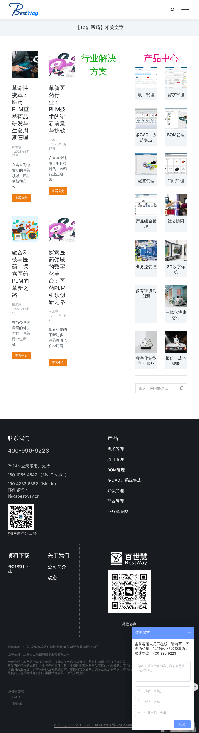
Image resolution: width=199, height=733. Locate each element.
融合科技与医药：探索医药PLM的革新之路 (20, 273)
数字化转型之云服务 (146, 361)
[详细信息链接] (25, 64)
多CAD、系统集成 (146, 137)
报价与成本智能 (176, 361)
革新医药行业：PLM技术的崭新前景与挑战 (57, 109)
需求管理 (176, 94)
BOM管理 (176, 134)
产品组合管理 (146, 223)
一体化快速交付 (176, 315)
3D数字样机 (176, 269)
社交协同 (176, 220)
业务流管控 (146, 266)
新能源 (17, 704)
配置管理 (146, 180)
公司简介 (57, 566)
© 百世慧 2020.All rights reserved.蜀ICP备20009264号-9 (99, 725)
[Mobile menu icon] (185, 9)
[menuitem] (149, 449)
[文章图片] (146, 78)
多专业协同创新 (146, 293)
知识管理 (176, 180)
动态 (52, 577)
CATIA (15, 697)
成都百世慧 (16, 691)
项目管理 (146, 94)
